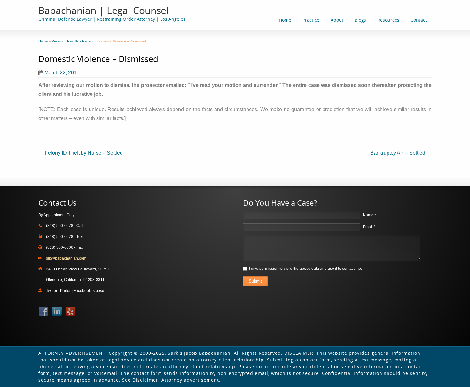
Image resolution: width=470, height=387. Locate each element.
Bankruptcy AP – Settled (401, 153)
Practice (310, 20)
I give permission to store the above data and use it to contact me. (305, 268)
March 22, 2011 (61, 72)
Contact (419, 20)
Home (285, 20)
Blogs (360, 20)
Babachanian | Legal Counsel (103, 10)
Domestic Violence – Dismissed (98, 58)
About (337, 20)
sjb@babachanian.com (66, 258)
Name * (369, 215)
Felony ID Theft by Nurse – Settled (80, 153)
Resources (388, 20)
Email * (369, 227)
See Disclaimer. (141, 380)
